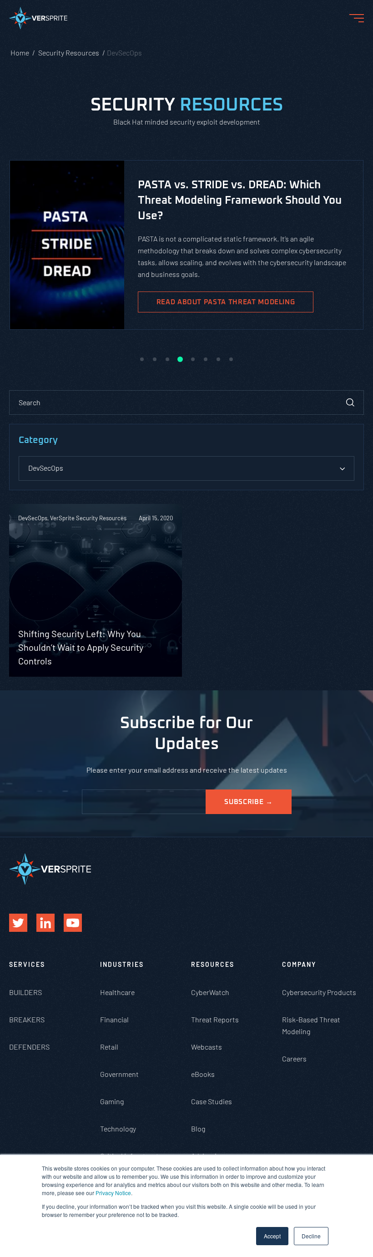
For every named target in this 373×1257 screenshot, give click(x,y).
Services (27, 964)
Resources (212, 964)
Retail (109, 1046)
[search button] (350, 402)
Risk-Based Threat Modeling (311, 1025)
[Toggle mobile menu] (356, 18)
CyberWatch (210, 992)
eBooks (203, 1074)
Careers (294, 1058)
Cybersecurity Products (319, 992)
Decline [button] (311, 1236)
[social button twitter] (18, 923)
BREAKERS (27, 1019)
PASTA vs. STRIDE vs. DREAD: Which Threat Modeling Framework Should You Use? (240, 200)
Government (119, 1074)
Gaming (112, 1101)
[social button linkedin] (45, 923)
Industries (122, 964)
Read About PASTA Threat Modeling (225, 302)
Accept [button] (272, 1236)
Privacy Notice (113, 1193)
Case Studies (211, 1101)
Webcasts (206, 1046)
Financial (114, 1019)
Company (299, 964)
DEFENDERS (29, 1046)
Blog (198, 1128)
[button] (142, 359)
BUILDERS (25, 992)
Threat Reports (215, 1019)
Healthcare (117, 992)
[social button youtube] (73, 923)
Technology (118, 1128)
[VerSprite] (38, 20)
